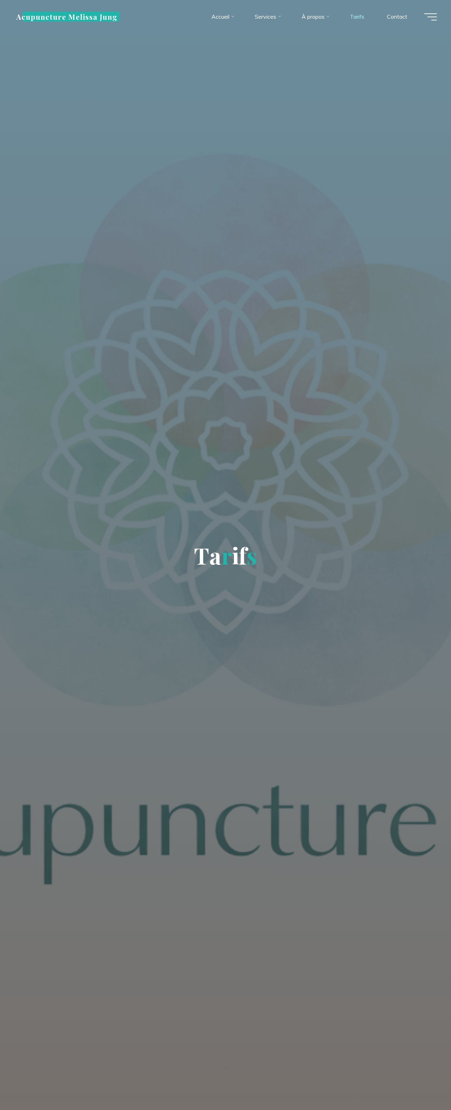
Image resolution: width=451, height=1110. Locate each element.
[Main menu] (430, 16)
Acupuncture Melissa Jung (66, 16)
